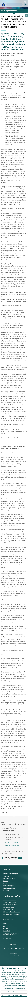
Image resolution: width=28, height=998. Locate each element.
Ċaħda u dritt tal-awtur (9, 900)
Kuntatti (5, 881)
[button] (25, 2)
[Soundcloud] (20, 948)
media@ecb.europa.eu (14, 846)
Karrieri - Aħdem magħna (10, 873)
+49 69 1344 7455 (12, 842)
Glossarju (6, 876)
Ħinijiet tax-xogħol (8, 885)
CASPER (5, 928)
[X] (4, 948)
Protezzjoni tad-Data (9, 909)
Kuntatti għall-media (9, 888)
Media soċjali (7, 890)
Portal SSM (6, 931)
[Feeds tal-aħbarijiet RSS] (23, 948)
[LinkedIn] (8, 948)
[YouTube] (16, 948)
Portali (5, 923)
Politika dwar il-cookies (10, 904)
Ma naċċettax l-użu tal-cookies (15, 995)
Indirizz (5, 883)
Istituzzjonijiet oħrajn (9, 878)
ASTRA (5, 926)
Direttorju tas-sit (8, 938)
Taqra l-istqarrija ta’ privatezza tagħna (15, 985)
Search (21, 4)
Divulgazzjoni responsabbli (11, 914)
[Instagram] (12, 948)
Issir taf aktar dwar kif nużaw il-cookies (15, 988)
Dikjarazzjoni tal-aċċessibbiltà (11, 912)
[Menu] (25, 4)
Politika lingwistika (8, 907)
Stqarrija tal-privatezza (9, 902)
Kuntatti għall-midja (10, 858)
